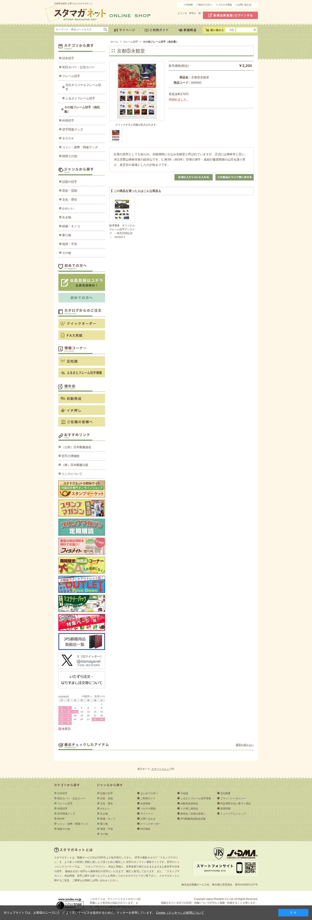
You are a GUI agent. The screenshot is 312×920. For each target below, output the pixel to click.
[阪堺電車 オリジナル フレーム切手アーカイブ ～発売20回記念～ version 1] (122, 209)
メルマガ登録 (225, 4)
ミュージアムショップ (233, 813)
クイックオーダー (150, 823)
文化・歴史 (69, 199)
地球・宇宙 (69, 244)
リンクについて (72, 473)
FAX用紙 (145, 828)
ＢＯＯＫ (68, 138)
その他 (66, 253)
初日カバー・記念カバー (78, 67)
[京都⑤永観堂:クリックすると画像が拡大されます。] (115, 135)
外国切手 (68, 120)
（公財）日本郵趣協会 (76, 447)
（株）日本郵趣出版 (75, 465)
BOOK (61, 818)
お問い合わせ (245, 4)
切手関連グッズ (72, 129)
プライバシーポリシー (233, 798)
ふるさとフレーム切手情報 (195, 798)
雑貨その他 (69, 156)
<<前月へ (86, 696)
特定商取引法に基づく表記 (235, 803)
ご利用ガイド (148, 798)
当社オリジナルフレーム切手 (83, 87)
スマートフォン (160, 769)
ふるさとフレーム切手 (80, 98)
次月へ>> (99, 696)
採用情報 (225, 808)
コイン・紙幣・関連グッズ (80, 147)
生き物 (66, 217)
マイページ (146, 813)
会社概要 (225, 793)
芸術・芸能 (69, 190)
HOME (189, 4)
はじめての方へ (149, 793)
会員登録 (145, 803)
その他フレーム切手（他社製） (82, 109)
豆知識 (184, 793)
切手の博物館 (70, 456)
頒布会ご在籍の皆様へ (193, 813)
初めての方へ (205, 4)
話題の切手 (69, 181)
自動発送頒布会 (189, 803)
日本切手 (68, 58)
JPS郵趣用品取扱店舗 (192, 818)
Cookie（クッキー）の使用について (180, 912)
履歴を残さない (245, 744)
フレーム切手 (71, 76)
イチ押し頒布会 (189, 808)
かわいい (68, 208)
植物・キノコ (71, 226)
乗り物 (66, 235)
